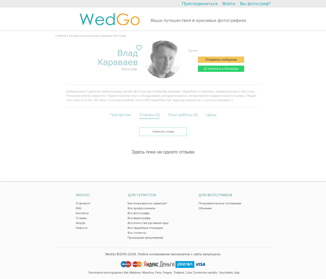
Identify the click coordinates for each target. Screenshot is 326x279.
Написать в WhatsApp (223, 69)
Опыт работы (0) (183, 114)
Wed (109, 19)
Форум (80, 223)
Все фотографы (139, 213)
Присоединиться (200, 3)
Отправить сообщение (221, 60)
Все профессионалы (141, 208)
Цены (211, 114)
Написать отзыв (163, 131)
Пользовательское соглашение (219, 203)
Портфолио (120, 114)
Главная (60, 35)
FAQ (78, 208)
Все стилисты (137, 233)
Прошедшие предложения (145, 238)
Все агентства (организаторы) (148, 223)
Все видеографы (139, 218)
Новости (81, 228)
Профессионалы (79, 35)
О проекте (83, 203)
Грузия (192, 50)
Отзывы (81, 218)
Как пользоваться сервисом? (147, 203)
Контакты (82, 213)
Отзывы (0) (149, 114)
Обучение (205, 208)
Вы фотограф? (255, 3)
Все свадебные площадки (145, 228)
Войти (228, 3)
